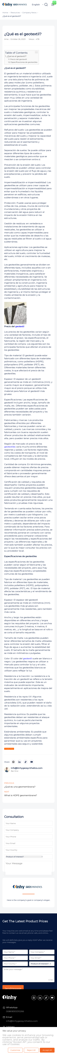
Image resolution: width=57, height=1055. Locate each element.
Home (5, 12)
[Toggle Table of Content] (35, 52)
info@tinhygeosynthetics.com (22, 1021)
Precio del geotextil (18, 59)
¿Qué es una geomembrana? (19, 786)
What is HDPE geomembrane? (20, 795)
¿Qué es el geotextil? (16, 56)
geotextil (19, 326)
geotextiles (10, 446)
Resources (15, 12)
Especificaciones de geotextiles (24, 62)
